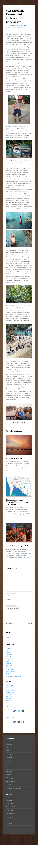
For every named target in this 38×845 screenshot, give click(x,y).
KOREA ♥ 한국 (10, 659)
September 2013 (10, 694)
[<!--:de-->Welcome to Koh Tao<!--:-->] (19, 445)
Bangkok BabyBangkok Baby (17, 546)
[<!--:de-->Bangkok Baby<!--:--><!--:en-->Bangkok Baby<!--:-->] (19, 533)
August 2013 (9, 696)
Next (29, 623)
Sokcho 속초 (9, 670)
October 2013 (10, 692)
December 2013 (10, 690)
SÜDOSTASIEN (10, 672)
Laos (7, 661)
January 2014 (10, 688)
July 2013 (8, 698)
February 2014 (10, 686)
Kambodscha (9, 657)
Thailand (10, 27)
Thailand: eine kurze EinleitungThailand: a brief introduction (17, 502)
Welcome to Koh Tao (14, 458)
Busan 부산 (9, 648)
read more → (9, 470)
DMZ (7, 650)
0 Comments (19, 27)
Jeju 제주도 (9, 655)
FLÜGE (8, 652)
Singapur (8, 667)
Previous (10, 623)
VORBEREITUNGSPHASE (13, 676)
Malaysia (8, 663)
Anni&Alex (24, 25)
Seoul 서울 (9, 665)
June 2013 (9, 701)
